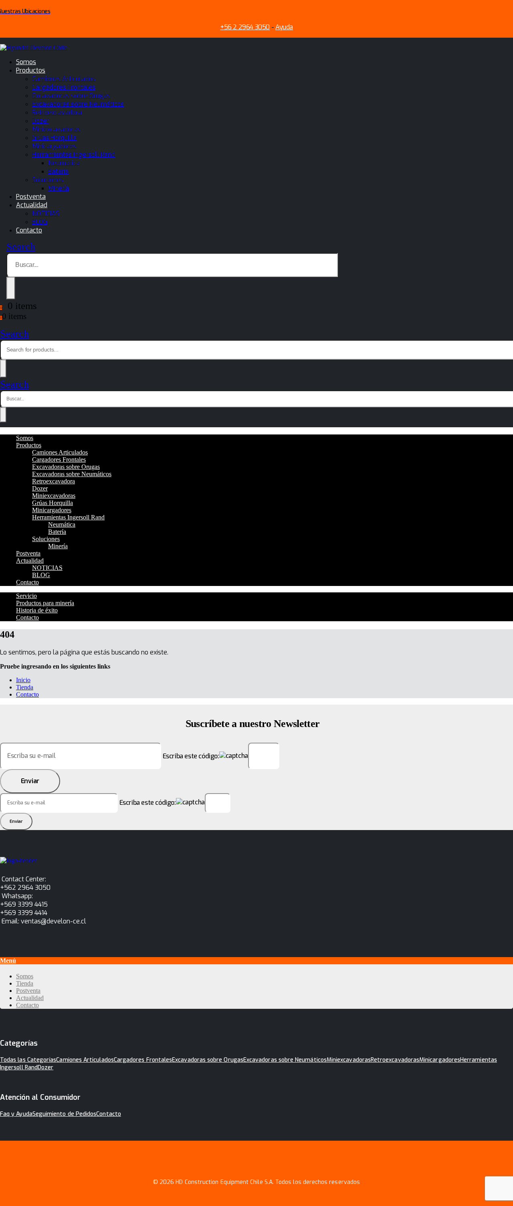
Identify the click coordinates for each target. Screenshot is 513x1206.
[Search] (10, 288)
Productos (30, 70)
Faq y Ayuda (16, 1114)
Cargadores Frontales (63, 87)
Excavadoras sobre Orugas (71, 95)
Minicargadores (54, 146)
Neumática (64, 163)
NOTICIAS (45, 213)
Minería (58, 188)
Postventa (31, 196)
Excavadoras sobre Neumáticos (78, 104)
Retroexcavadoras (395, 1060)
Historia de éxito (37, 610)
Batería (58, 171)
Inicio (23, 680)
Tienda (24, 687)
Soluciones (47, 180)
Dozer (40, 121)
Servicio (26, 595)
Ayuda (284, 27)
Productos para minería (45, 603)
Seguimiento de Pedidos (64, 1114)
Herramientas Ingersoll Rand (73, 154)
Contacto (29, 230)
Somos (26, 62)
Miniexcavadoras (56, 129)
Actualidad (31, 205)
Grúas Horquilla (54, 137)
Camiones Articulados (63, 79)
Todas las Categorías (28, 1060)
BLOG (39, 222)
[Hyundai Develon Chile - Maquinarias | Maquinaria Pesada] (33, 47)
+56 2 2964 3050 (245, 27)
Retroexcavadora (57, 112)
